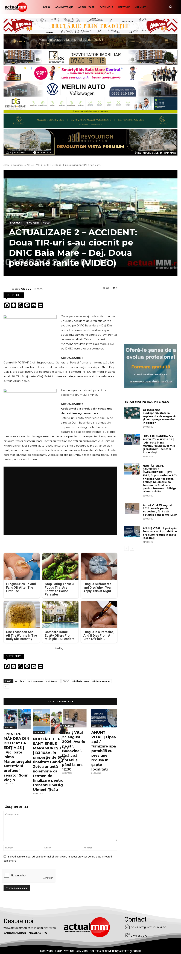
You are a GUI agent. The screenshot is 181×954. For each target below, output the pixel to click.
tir (6, 686)
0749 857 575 (139, 935)
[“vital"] (150, 366)
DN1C (66, 681)
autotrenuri (52, 681)
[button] (170, 7)
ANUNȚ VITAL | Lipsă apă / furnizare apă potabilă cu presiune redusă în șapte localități (103, 750)
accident (20, 681)
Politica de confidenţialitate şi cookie (115, 951)
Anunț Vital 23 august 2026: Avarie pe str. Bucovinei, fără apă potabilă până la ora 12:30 (73, 750)
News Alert (32, 223)
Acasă (7, 164)
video (46, 223)
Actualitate (39, 732)
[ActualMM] (8, 288)
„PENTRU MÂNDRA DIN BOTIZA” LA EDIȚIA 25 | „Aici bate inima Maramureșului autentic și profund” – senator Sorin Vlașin (159, 444)
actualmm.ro (35, 681)
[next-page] (132, 548)
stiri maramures (101, 681)
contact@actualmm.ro (149, 927)
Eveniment (18, 164)
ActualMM (26, 288)
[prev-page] (126, 548)
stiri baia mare (80, 681)
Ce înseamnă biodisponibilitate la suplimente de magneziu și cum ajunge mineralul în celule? (160, 416)
